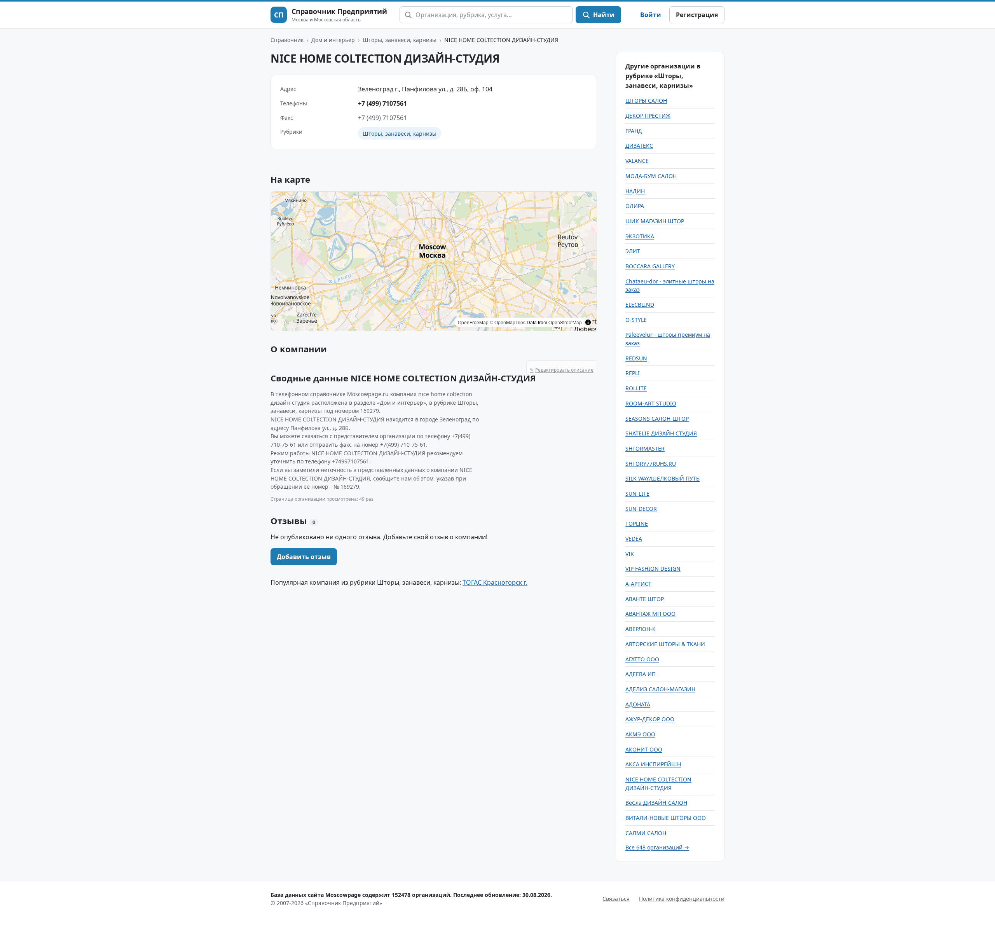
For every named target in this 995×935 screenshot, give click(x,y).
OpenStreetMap (565, 322)
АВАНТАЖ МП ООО (650, 613)
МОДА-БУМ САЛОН (651, 176)
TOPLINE (636, 523)
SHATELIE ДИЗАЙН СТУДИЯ (661, 433)
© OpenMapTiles (507, 322)
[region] (434, 261)
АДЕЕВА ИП (640, 674)
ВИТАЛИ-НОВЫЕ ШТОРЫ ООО (665, 817)
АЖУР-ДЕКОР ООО (649, 719)
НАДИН (635, 191)
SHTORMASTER (645, 448)
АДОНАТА (637, 704)
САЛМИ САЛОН (645, 833)
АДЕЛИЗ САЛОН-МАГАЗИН (660, 689)
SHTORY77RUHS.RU (650, 463)
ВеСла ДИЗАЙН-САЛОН (656, 802)
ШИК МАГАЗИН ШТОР (654, 221)
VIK (629, 554)
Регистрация (697, 14)
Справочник (287, 40)
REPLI (632, 373)
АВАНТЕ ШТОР (644, 599)
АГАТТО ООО (642, 659)
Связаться (616, 898)
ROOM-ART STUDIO (650, 403)
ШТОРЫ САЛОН (646, 100)
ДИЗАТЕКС (639, 145)
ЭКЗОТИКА (639, 236)
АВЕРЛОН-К (640, 629)
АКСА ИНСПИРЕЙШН (653, 764)
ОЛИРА (634, 206)
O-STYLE (636, 319)
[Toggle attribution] (588, 322)
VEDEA (633, 538)
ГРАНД (633, 131)
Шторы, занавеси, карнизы (399, 40)
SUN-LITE (637, 493)
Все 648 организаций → (657, 847)
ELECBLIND (639, 304)
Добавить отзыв (304, 556)
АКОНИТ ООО (643, 749)
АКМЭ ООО (640, 734)
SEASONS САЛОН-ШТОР (657, 418)
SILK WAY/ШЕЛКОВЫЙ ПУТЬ (662, 478)
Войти (650, 14)
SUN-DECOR (641, 508)
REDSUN (636, 358)
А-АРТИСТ (638, 583)
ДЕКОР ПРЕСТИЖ (647, 115)
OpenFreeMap (473, 322)
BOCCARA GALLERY (650, 266)
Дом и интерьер (333, 40)
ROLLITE (636, 388)
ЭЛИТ (632, 251)
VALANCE (637, 160)
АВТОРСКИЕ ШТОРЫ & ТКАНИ (665, 644)
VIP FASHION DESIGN (653, 568)
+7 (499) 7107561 (382, 103)
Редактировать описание (562, 370)
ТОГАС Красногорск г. (495, 582)
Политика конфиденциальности (681, 898)
